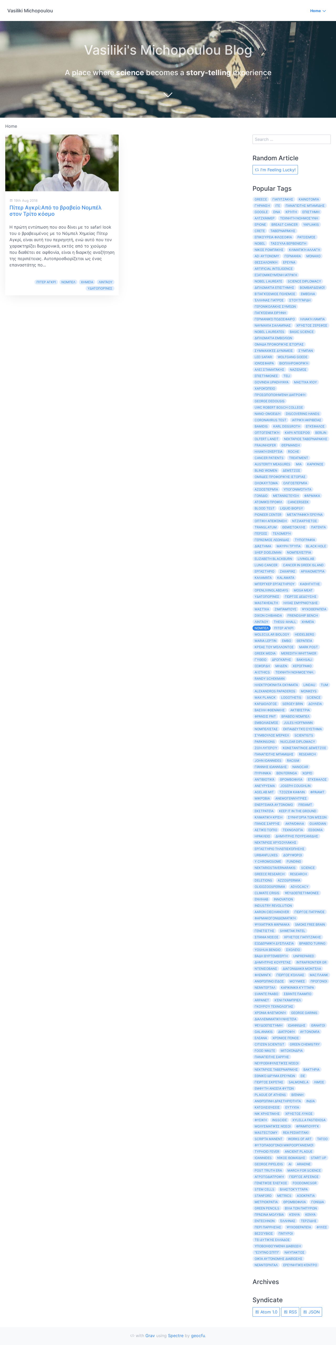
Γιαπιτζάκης (282, 199)
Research (307, 754)
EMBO (286, 641)
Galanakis (264, 1032)
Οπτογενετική (267, 433)
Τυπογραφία (305, 540)
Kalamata (285, 578)
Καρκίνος (315, 464)
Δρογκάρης (281, 660)
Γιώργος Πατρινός (310, 912)
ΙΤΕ (277, 206)
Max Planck (265, 697)
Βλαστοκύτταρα (294, 1189)
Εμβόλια (308, 294)
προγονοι (319, 981)
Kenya (310, 1215)
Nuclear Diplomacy (297, 742)
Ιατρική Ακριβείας (306, 420)
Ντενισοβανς (266, 969)
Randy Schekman (270, 679)
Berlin (320, 433)
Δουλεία (315, 704)
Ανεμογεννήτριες (291, 798)
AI (289, 1164)
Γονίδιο (261, 496)
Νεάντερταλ (265, 988)
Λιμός (319, 1082)
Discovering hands (302, 414)
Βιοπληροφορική (293, 363)
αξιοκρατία (306, 1196)
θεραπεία (304, 641)
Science (308, 868)
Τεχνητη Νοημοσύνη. (294, 672)
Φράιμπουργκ (307, 1126)
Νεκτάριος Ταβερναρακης (305, 439)
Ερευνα (289, 262)
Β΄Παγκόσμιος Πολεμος (275, 294)
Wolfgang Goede (292, 357)
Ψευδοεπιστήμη (268, 1025)
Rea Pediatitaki (295, 1133)
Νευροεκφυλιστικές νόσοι (276, 1063)
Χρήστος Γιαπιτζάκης (302, 937)
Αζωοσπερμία (266, 489)
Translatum (266, 527)
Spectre (175, 1335)
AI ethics (262, 672)
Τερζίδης (309, 1221)
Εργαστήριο (264, 571)
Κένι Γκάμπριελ (288, 1000)
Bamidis (261, 426)
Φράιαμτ (317, 792)
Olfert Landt (267, 439)
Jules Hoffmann (298, 723)
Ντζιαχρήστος (304, 521)
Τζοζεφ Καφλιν (292, 792)
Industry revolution (273, 906)
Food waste (265, 1051)
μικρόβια (262, 798)
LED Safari (263, 357)
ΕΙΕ (303, 1076)
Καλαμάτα (263, 578)
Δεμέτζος (291, 470)
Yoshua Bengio (268, 950)
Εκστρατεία (264, 811)
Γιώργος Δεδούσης (301, 597)
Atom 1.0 (268, 1312)
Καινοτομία (309, 199)
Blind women (266, 470)
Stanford (263, 1196)
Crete (260, 231)
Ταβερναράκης (282, 231)
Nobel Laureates (269, 332)
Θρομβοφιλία (294, 1202)
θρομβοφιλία (291, 779)
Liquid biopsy (291, 508)
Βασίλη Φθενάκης (270, 710)
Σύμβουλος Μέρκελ (272, 735)
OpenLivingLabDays (271, 590)
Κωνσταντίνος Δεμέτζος (304, 748)
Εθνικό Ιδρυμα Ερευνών (275, 1076)
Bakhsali (304, 660)
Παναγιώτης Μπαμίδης (305, 206)
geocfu (198, 1335)
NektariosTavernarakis (275, 868)
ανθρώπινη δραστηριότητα (278, 1101)
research (298, 874)
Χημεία (87, 282)
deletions (263, 880)
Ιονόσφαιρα (264, 363)
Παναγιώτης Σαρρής (272, 1057)
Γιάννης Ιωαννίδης (271, 767)
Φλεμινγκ (263, 975)
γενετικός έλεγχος (271, 1183)
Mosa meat (303, 590)
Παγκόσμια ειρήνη (270, 313)
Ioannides (263, 1158)
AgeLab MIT (264, 792)
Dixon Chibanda (268, 615)
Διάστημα (263, 546)
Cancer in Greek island (303, 565)
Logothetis (291, 697)
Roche (293, 452)
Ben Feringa (286, 773)
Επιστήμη (310, 212)
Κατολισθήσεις (267, 1107)
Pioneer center (268, 515)
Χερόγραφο (302, 666)
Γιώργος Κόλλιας (290, 975)
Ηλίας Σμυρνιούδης (301, 603)
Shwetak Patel (292, 931)
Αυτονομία (309, 1032)
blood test (265, 508)
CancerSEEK (298, 502)
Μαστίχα (262, 609)
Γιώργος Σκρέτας (269, 1082)
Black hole (316, 546)
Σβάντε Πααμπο (297, 994)
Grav (150, 1335)
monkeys (309, 691)
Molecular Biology (272, 634)
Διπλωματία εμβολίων (273, 338)
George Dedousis (270, 401)
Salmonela (298, 1082)
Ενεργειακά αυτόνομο (274, 805)
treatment (298, 458)
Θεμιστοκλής (294, 527)
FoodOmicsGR (305, 1183)
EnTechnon (265, 1221)
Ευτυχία (292, 1107)
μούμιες (297, 981)
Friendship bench (302, 615)
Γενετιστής (264, 931)
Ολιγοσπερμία (295, 483)
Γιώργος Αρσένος (304, 1177)
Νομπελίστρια (299, 552)
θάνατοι (318, 1025)
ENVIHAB (261, 899)
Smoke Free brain (310, 924)
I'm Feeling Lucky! (277, 169)
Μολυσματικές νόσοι (273, 1126)
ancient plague (298, 1151)
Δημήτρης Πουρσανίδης (297, 836)
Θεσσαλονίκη (266, 262)
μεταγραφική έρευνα (305, 515)
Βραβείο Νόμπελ (295, 716)
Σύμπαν (305, 351)
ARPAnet (262, 1000)
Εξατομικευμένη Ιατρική (276, 275)
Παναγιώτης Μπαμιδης (274, 754)
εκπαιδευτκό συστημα (302, 729)
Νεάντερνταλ (266, 1265)
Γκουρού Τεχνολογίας (274, 1006)
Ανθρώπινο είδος (269, 981)
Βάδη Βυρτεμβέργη (271, 956)
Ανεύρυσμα (265, 786)
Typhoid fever (267, 1151)
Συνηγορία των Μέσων (307, 817)
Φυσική (261, 1120)
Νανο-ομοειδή (267, 414)
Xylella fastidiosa (309, 1120)
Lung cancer (266, 565)
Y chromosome (268, 861)
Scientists (304, 735)
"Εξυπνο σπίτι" (267, 1252)
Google (261, 212)
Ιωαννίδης (297, 1025)
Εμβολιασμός (266, 723)
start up (318, 1158)
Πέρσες (261, 533)
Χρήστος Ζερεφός (311, 325)
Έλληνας (287, 1221)
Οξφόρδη (262, 666)
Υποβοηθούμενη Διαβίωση (278, 1246)
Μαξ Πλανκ (319, 975)
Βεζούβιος (264, 1233)
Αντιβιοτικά (264, 779)
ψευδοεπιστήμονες (302, 893)
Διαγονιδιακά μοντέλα (302, 969)
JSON (313, 1312)
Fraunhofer (265, 445)
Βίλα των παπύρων (301, 1208)
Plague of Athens (270, 1095)
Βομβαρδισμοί (312, 288)
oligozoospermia (270, 887)
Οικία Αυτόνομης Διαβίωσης (278, 1259)
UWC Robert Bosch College (279, 407)
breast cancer (284, 224)
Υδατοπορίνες (100, 288)
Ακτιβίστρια (300, 710)
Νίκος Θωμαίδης (291, 1158)
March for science (304, 1170)
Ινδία (310, 1101)
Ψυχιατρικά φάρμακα (272, 924)
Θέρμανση (290, 445)
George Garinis (304, 1013)
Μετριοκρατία (266, 1202)
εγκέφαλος (317, 779)
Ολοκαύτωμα (266, 483)
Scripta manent (268, 1139)
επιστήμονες (266, 376)
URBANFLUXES (266, 855)
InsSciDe (279, 1120)
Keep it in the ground (297, 811)
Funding (294, 861)
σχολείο (293, 950)
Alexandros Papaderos (275, 691)
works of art (300, 1139)
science (314, 697)
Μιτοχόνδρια (292, 1051)
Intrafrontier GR (311, 962)
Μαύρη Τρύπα (289, 546)
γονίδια (317, 1202)
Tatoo (322, 1139)
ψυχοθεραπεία (299, 1227)
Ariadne (304, 1164)
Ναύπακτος (294, 1252)
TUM (324, 685)
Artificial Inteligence (274, 269)
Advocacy (299, 887)
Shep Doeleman (268, 552)
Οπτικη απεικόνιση (271, 521)
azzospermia (289, 880)
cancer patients (269, 458)
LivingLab (306, 559)
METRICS (284, 1196)
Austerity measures (272, 464)
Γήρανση (262, 206)
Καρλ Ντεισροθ (297, 433)
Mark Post (308, 647)
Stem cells (264, 1189)
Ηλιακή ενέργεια (268, 452)
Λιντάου (105, 282)
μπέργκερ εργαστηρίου (275, 584)
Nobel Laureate (268, 281)
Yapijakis (311, 224)
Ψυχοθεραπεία (314, 609)
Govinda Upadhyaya (271, 382)
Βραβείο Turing (312, 943)
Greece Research (270, 874)
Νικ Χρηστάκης (267, 1114)
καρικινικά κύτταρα (297, 988)
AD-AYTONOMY (267, 256)
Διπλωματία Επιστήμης (274, 288)
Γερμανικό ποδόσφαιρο (275, 319)
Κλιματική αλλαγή (304, 250)
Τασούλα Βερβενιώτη (288, 243)
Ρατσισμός (306, 237)
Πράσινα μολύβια (269, 1215)
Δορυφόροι (292, 855)
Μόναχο (313, 256)
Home (315, 10)
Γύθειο (260, 660)
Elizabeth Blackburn (273, 559)
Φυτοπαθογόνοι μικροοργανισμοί (284, 1145)
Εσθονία (315, 830)
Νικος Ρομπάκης (269, 250)
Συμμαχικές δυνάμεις (274, 351)
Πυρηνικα (263, 773)
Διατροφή (286, 1032)
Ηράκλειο (262, 836)
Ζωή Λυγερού (266, 748)
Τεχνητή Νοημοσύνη (299, 218)
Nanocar (300, 767)
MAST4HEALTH (266, 603)
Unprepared (303, 956)
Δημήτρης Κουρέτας (273, 962)
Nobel (260, 243)
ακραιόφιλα (294, 824)
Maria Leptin (265, 641)
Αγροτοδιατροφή (269, 1177)
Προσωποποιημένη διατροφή (280, 395)
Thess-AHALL (285, 622)
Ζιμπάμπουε (285, 609)
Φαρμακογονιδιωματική (275, 918)
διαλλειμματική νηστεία (275, 1019)
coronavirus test (270, 420)
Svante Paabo (266, 994)
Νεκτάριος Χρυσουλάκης (275, 842)
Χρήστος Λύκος (299, 1114)
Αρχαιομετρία (312, 571)
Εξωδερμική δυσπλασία (274, 943)
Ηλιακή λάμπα (312, 319)
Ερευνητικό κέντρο (300, 1265)
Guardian (317, 824)
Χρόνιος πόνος (285, 1038)
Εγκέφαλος (315, 426)
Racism (293, 760)
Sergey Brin (292, 704)
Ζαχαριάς (287, 571)
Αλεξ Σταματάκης (269, 370)
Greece (261, 199)
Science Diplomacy (304, 281)
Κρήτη (291, 212)
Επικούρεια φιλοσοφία (273, 237)
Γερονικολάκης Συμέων (275, 306)
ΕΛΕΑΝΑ (261, 1038)
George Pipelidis (269, 1164)
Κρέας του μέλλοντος (274, 647)
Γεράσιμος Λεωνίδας (272, 540)
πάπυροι (286, 1233)
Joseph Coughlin (295, 786)
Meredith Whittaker (298, 653)
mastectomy (266, 1133)
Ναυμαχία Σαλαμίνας (273, 325)
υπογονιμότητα (297, 489)
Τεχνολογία (293, 830)
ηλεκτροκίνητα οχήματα (276, 685)
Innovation (283, 899)
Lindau (309, 685)
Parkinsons (265, 742)
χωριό (307, 773)
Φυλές (322, 1227)
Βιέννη (297, 1095)
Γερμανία (293, 256)
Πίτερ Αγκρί (46, 282)
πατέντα (318, 527)
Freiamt (305, 805)
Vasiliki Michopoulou (30, 10)
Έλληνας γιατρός (269, 300)
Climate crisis (267, 893)
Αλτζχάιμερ (265, 218)
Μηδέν (281, 666)
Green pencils (267, 1208)
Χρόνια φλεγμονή (270, 1013)
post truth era (268, 1170)
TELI (287, 376)
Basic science (302, 332)
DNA (276, 212)
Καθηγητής (310, 584)
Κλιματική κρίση (268, 817)
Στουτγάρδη (300, 300)
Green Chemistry (305, 1044)
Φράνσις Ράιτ (265, 716)
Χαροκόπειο (265, 388)
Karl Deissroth (286, 426)
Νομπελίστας (266, 729)
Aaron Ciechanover (272, 912)
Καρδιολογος (266, 704)
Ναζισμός (298, 370)
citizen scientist (269, 1044)
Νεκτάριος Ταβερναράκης (276, 1069)
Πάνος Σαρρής (267, 824)
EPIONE (260, 224)
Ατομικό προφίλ (268, 502)
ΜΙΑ (299, 464)
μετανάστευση (286, 496)
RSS (292, 1312)
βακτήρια (311, 1069)
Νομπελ (68, 282)
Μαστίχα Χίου (305, 382)
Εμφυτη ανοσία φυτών (274, 1088)
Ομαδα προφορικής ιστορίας (279, 344)
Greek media (265, 653)
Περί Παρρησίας (268, 1227)
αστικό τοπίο (266, 830)
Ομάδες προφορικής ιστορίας (280, 477)
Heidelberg (304, 634)
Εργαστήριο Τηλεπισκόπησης (279, 849)
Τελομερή (282, 533)
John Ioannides (268, 760)
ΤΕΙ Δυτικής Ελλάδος (272, 1240)
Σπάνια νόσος (267, 937)
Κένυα (294, 1215)
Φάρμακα (312, 496)
